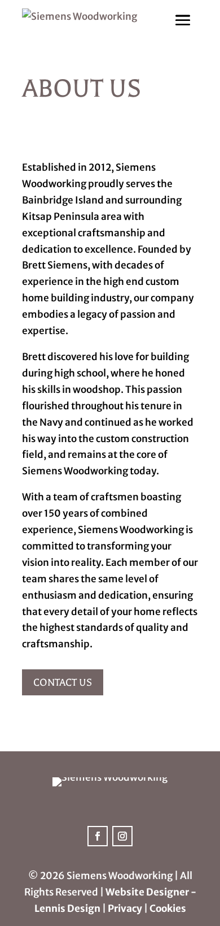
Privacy (125, 908)
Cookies (167, 908)
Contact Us (62, 682)
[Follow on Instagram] (122, 836)
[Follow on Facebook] (97, 836)
